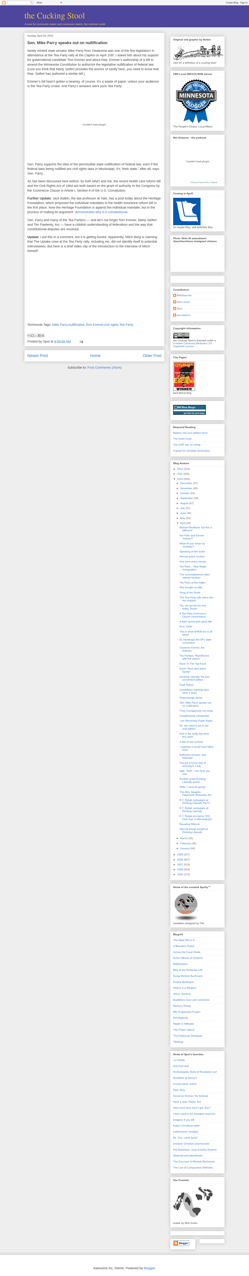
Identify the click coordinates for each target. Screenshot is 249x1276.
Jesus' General (181, 993)
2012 (180, 468)
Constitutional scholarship (194, 715)
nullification (77, 325)
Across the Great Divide (187, 952)
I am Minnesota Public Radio (196, 720)
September (187, 498)
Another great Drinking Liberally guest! (193, 780)
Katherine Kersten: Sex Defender (193, 756)
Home (95, 355)
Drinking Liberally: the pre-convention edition (195, 678)
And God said (181, 1066)
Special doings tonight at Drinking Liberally (194, 831)
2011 (180, 473)
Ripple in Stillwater (183, 1023)
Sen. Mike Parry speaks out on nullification (67, 42)
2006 (180, 869)
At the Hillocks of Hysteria (188, 957)
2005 (180, 874)
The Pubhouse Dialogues (187, 1035)
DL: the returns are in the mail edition (194, 727)
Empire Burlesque (183, 981)
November (186, 488)
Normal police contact (192, 556)
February (186, 843)
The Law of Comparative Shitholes (193, 1167)
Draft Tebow (186, 684)
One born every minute (193, 561)
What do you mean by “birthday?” (192, 545)
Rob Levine (183, 301)
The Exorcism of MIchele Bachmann (194, 1161)
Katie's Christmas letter (186, 1125)
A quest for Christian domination (191, 450)
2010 (180, 478)
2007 (180, 864)
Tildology (178, 1041)
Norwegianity (180, 1017)
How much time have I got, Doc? (192, 1107)
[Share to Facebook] (39, 335)
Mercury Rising (181, 1005)
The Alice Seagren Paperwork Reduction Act (195, 794)
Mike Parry (60, 325)
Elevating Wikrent (190, 824)
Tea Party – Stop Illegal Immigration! (193, 568)
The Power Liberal (183, 1029)
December (186, 483)
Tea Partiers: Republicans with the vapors (194, 657)
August (184, 503)
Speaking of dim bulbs (192, 551)
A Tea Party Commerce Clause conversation (193, 615)
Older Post (152, 355)
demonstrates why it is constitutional (101, 212)
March (184, 838)
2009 (180, 854)
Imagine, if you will (183, 1119)
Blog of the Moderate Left (188, 969)
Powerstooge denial (191, 697)
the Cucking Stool (54, 15)
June (183, 513)
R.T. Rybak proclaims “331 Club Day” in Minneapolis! (196, 818)
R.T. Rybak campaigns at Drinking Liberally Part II (195, 802)
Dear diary (179, 1089)
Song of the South (190, 592)
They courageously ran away (196, 710)
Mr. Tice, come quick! (185, 1137)
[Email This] (29, 335)
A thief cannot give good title (196, 621)
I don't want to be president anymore (194, 1113)
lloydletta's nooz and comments (191, 999)
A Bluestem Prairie (183, 946)
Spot (179, 308)
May (183, 518)
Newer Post (37, 355)
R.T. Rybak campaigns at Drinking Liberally (194, 810)
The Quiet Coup (182, 438)
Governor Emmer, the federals (190, 1095)
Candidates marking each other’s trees (194, 691)
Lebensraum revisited (185, 1131)
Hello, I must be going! (192, 786)
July (183, 508)
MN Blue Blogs (186, 407)
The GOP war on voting (186, 444)
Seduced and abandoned (187, 1155)
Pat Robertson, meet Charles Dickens (195, 1149)
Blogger (149, 1268)
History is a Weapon (184, 987)
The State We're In (184, 940)
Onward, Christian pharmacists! (191, 1143)
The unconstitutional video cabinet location (195, 576)
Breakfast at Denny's (185, 1077)
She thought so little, (191, 587)
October (185, 493)
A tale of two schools (191, 741)
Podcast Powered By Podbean (203, 182)
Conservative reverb (185, 1083)
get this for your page (194, 413)
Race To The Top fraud (193, 663)
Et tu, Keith (186, 626)
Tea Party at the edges (193, 582)
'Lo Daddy (179, 1060)
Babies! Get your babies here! (190, 432)
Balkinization (180, 963)
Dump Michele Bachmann (188, 975)
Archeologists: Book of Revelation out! (195, 1071)
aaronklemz (183, 315)
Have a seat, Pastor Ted (187, 1101)
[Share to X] (36, 335)
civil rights (111, 325)
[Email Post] (80, 341)
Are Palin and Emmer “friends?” (192, 537)
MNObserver (184, 295)
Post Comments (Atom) (104, 367)
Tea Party (126, 325)
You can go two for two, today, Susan (193, 607)
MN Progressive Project (186, 1011)
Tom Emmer (94, 325)
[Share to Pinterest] (43, 335)
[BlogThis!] (32, 335)
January (185, 848)
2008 (180, 859)
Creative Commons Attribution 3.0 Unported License (192, 345)
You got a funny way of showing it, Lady (193, 764)
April (183, 523)
